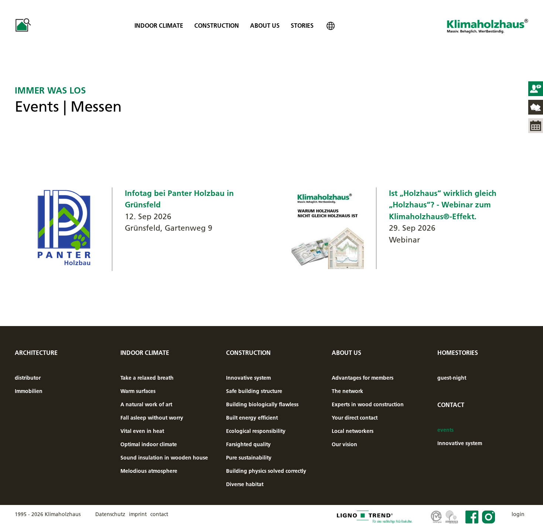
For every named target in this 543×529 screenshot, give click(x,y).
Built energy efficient (252, 417)
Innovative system (248, 377)
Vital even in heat (142, 431)
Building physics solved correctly (266, 471)
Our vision (344, 444)
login (518, 514)
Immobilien (28, 391)
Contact (450, 404)
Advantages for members (362, 377)
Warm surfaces (138, 391)
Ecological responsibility (256, 431)
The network (347, 391)
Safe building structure (254, 391)
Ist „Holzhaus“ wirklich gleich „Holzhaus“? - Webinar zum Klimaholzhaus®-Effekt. (442, 205)
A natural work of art (146, 404)
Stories (302, 25)
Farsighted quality (248, 444)
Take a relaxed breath (147, 377)
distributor (28, 377)
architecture (36, 352)
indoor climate (158, 25)
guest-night (451, 377)
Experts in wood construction (368, 404)
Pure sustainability (249, 457)
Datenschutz (110, 514)
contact (159, 514)
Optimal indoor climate (148, 444)
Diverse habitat (244, 484)
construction (216, 25)
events (445, 430)
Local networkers (352, 431)
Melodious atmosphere (148, 471)
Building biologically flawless (262, 404)
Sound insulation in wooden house (164, 457)
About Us (265, 25)
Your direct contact (355, 417)
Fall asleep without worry (151, 417)
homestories (457, 352)
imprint (138, 514)
